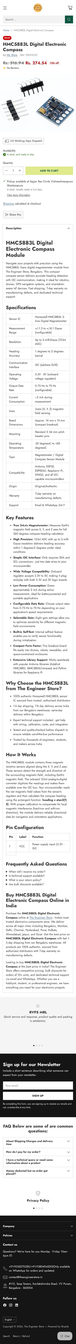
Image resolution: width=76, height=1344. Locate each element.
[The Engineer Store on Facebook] (5, 1306)
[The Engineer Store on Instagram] (10, 1306)
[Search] (69, 19)
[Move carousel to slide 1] (33, 1045)
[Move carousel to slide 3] (39, 1045)
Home (6, 30)
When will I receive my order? (27, 872)
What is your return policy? (25, 880)
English (8, 1319)
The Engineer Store (41, 918)
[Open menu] (5, 8)
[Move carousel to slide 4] (42, 1045)
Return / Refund (21, 1336)
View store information (18, 195)
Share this (15, 215)
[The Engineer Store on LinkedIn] (16, 1306)
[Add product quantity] (19, 171)
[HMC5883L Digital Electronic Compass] (38, 103)
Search (6, 1336)
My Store (12, 55)
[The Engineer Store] (38, 8)
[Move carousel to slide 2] (36, 1045)
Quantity (8, 163)
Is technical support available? (26, 876)
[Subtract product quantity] (6, 171)
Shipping (8, 204)
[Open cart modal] (70, 8)
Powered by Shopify (58, 1326)
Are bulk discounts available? (26, 884)
